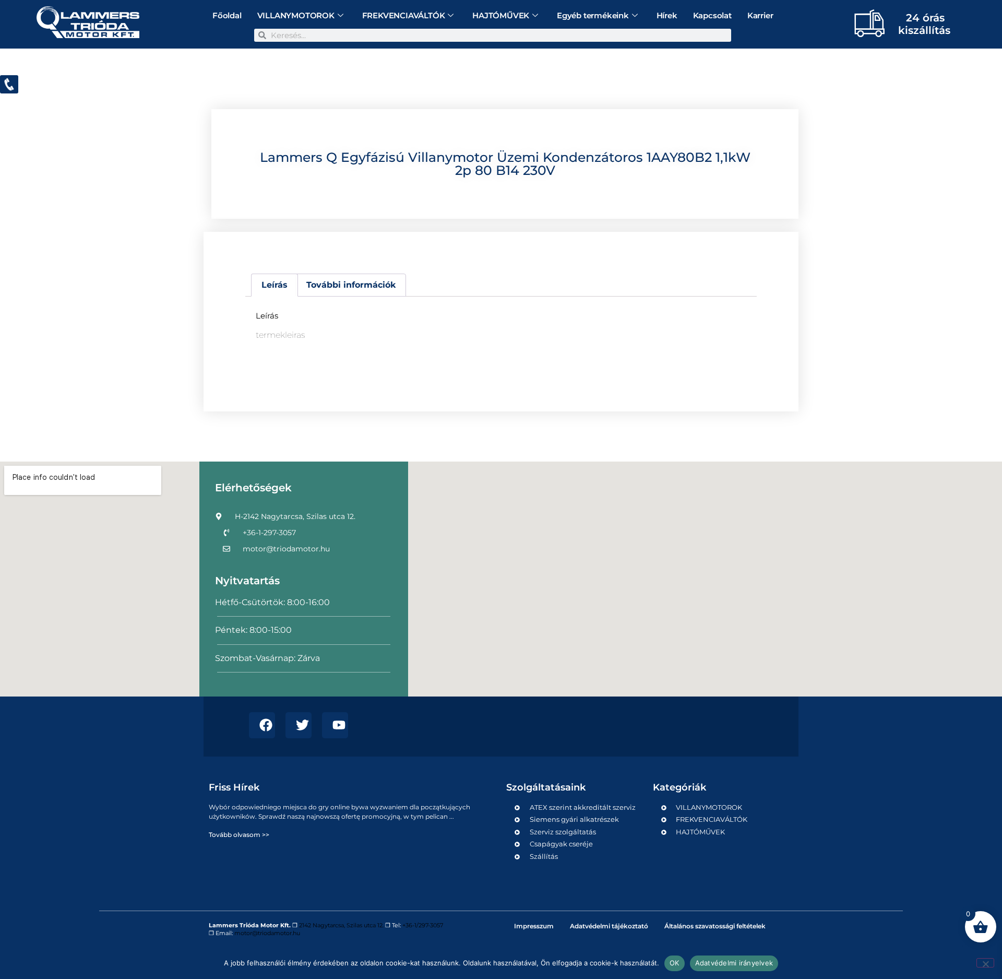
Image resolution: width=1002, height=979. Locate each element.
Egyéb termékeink (593, 15)
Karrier (760, 15)
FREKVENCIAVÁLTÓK (403, 15)
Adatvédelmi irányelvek (734, 963)
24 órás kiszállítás (924, 24)
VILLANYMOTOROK (296, 15)
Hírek (667, 15)
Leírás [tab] (274, 285)
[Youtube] (335, 725)
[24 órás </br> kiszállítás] (865, 23)
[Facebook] (262, 725)
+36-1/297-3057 (422, 925)
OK (674, 963)
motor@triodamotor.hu (267, 933)
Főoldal (227, 15)
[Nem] (985, 963)
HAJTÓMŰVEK (500, 15)
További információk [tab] (351, 285)
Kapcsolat (712, 15)
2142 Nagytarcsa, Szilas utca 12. (341, 925)
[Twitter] (298, 725)
